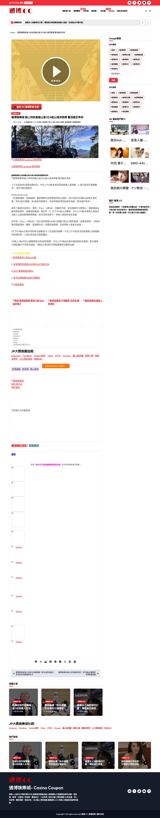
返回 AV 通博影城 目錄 (28, 107)
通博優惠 (115, 64)
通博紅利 (126, 64)
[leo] (55, 489)
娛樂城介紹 (66, 11)
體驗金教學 (86, 728)
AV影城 (86, 11)
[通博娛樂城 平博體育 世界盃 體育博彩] (64, 312)
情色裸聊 (126, 112)
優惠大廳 (89, 355)
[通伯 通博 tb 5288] (55, 473)
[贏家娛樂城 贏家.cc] (99, 312)
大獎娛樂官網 (17, 329)
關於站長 (100, 814)
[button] (148, 22)
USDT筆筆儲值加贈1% (23, 271)
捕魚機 (93, 11)
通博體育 (77, 10)
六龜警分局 (28, 122)
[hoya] (55, 647)
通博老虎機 (126, 55)
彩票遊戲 (16, 369)
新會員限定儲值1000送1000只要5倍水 (31, 264)
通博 (62, 122)
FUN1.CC (38, 359)
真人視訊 (34, 369)
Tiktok (15, 342)
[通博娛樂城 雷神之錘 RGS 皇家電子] (29, 312)
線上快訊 (56, 122)
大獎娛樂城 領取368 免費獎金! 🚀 (56, 366)
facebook (16, 331)
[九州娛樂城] (55, 602)
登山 (50, 122)
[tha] (55, 504)
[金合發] (55, 583)
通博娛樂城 (76, 122)
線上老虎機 (78, 355)
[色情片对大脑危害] (55, 392)
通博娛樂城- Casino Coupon (36, 787)
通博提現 (115, 55)
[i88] (55, 519)
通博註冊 (115, 59)
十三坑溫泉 (37, 122)
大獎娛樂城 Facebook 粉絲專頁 (25, 166)
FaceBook (27, 355)
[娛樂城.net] (55, 553)
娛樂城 (45, 122)
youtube (15, 334)
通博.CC (85, 814)
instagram (16, 336)
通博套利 (115, 69)
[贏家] (55, 568)
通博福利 (126, 59)
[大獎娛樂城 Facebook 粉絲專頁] (55, 159)
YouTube (111, 11)
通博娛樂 (68, 122)
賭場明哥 (92, 814)
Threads (67, 355)
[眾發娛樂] (55, 617)
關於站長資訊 (122, 11)
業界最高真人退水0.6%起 (24, 257)
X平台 (15, 340)
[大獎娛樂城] (55, 288)
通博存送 (137, 59)
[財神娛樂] (55, 538)
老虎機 (103, 10)
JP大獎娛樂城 (25, 359)
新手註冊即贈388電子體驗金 (26, 277)
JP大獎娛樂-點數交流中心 (21, 345)
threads (15, 338)
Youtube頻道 (39, 355)
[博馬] (55, 632)
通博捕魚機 (139, 55)
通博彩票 (137, 64)
